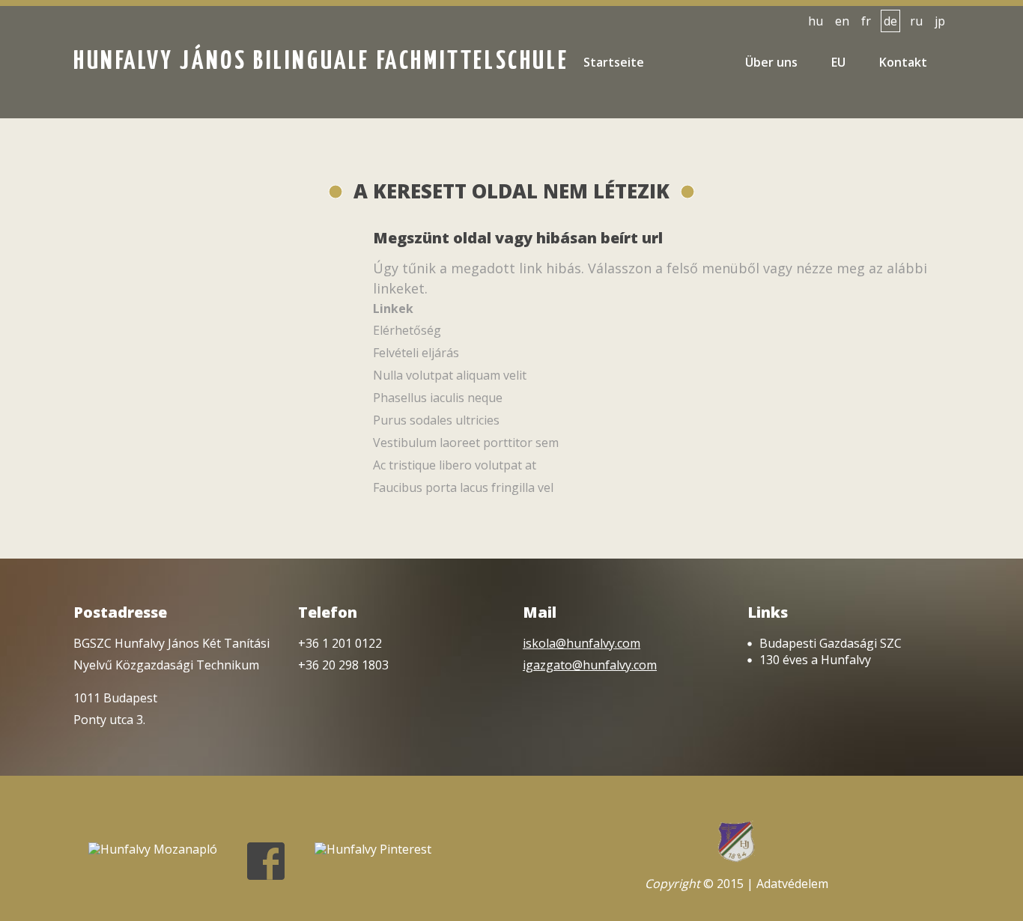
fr (866, 21)
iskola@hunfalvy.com (581, 643)
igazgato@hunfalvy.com (590, 665)
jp (940, 21)
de (890, 21)
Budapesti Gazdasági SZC (830, 643)
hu (815, 21)
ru (916, 21)
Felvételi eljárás (416, 352)
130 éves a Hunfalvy (815, 659)
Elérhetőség (407, 330)
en (842, 21)
